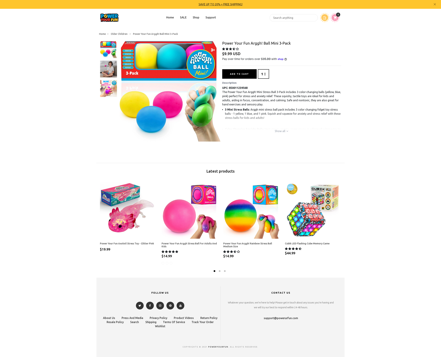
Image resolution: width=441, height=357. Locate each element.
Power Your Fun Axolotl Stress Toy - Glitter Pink (127, 243)
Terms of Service (174, 322)
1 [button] (214, 271)
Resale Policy (115, 322)
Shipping (150, 322)
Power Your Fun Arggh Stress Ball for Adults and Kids (189, 245)
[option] (220, 4)
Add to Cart (239, 74)
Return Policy (208, 317)
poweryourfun (218, 347)
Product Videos (184, 317)
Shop (196, 17)
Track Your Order (203, 322)
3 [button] (225, 271)
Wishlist (160, 326)
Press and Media (132, 317)
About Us (109, 317)
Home (170, 17)
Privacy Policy (158, 317)
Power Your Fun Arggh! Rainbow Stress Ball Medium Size (247, 245)
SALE (183, 17)
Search (134, 322)
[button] (230, 48)
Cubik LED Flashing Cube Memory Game (307, 243)
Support (211, 17)
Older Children (119, 34)
